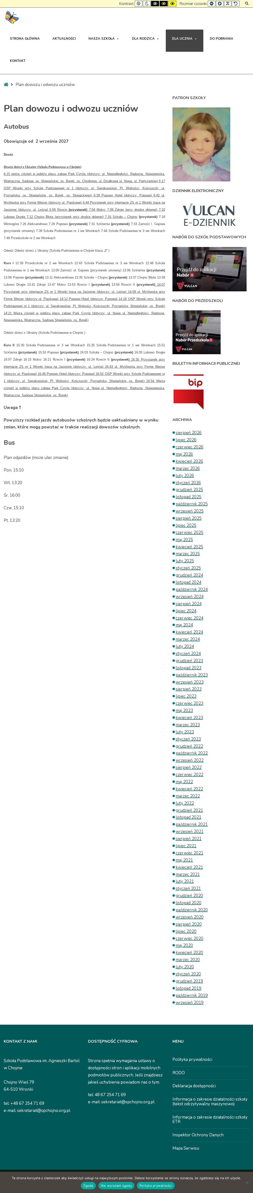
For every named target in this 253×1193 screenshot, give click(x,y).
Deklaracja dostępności (194, 1086)
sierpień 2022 (189, 767)
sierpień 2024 (189, 604)
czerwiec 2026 (189, 447)
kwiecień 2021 (189, 867)
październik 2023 (192, 675)
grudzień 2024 (189, 575)
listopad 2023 (188, 668)
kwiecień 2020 (189, 952)
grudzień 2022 (189, 746)
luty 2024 (185, 646)
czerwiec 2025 (189, 532)
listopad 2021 (188, 817)
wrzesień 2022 (190, 760)
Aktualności (64, 38)
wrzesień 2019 (190, 1002)
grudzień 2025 (189, 489)
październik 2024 (192, 589)
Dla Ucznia (182, 38)
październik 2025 (192, 504)
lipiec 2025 (186, 525)
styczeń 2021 (188, 888)
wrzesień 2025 (190, 511)
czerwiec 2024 (189, 618)
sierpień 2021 (189, 839)
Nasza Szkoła (101, 38)
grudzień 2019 (189, 981)
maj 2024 (184, 625)
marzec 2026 (188, 468)
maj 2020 (184, 945)
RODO (178, 1073)
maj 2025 (184, 540)
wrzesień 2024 (190, 596)
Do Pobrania (221, 38)
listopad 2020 (188, 903)
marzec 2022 (188, 796)
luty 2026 (185, 475)
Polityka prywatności (192, 1059)
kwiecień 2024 (189, 632)
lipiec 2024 (186, 611)
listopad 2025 (188, 497)
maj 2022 (184, 782)
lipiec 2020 (186, 931)
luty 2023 (185, 732)
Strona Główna (25, 38)
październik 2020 (192, 910)
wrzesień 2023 (190, 682)
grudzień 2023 (189, 661)
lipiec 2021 (186, 846)
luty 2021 (185, 881)
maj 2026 (184, 454)
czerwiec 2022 (189, 774)
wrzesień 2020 (190, 917)
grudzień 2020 (189, 895)
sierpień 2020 (189, 924)
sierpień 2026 (189, 433)
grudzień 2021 (189, 810)
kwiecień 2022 (189, 789)
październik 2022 (192, 753)
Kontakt (17, 61)
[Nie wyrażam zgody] (246, 1182)
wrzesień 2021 (190, 831)
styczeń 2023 (188, 739)
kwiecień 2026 (189, 461)
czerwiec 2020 (189, 938)
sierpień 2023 (189, 689)
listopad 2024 (188, 582)
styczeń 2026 (188, 483)
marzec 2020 (188, 960)
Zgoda (88, 1186)
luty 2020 (185, 967)
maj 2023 (184, 710)
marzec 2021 (188, 874)
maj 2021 (184, 860)
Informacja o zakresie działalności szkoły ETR (210, 1119)
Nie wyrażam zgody (116, 1186)
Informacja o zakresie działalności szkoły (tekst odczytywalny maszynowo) (210, 1101)
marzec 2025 (188, 554)
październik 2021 (192, 824)
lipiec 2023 (186, 696)
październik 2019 (192, 995)
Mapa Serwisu (185, 1148)
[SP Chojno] (12, 17)
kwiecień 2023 (189, 717)
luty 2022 (185, 803)
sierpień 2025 (189, 518)
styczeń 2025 (188, 568)
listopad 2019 (188, 988)
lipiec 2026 (186, 440)
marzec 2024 (188, 639)
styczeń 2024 (188, 653)
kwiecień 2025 (189, 547)
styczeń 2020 (188, 974)
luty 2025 (185, 561)
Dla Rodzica (143, 38)
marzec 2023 (188, 725)
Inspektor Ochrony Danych (198, 1135)
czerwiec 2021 (189, 853)
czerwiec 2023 (189, 703)
